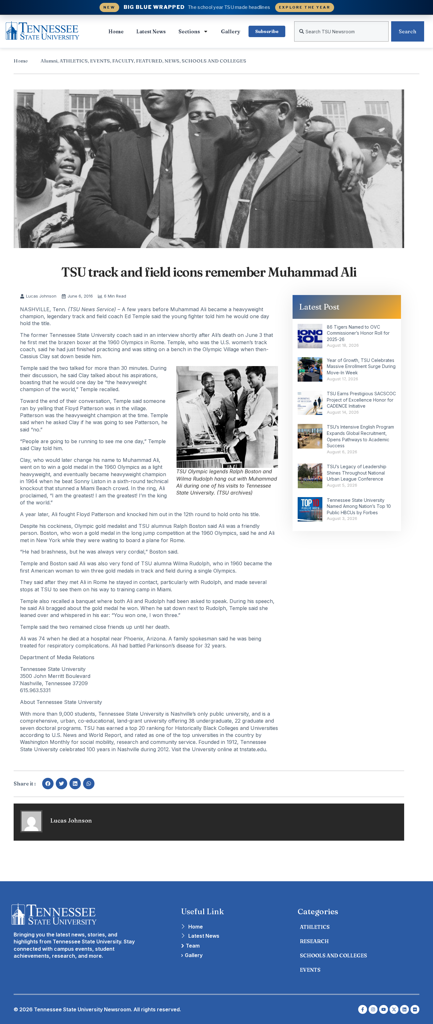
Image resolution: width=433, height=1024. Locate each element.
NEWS (172, 61)
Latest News (151, 31)
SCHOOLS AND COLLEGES (214, 61)
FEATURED (149, 61)
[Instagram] (373, 1009)
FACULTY (123, 61)
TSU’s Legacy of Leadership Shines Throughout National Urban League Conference (356, 473)
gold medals (119, 571)
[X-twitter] (394, 1009)
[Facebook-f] (362, 1009)
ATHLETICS (74, 61)
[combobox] (341, 31)
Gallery (230, 31)
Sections (189, 31)
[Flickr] (414, 1009)
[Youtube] (383, 1009)
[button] (48, 783)
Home (116, 31)
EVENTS (100, 61)
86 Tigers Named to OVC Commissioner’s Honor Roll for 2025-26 (358, 333)
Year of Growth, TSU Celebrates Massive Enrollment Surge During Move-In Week (361, 366)
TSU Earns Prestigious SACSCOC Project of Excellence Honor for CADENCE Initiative (361, 400)
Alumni (49, 61)
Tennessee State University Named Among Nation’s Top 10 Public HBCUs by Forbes (359, 506)
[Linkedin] (404, 1009)
